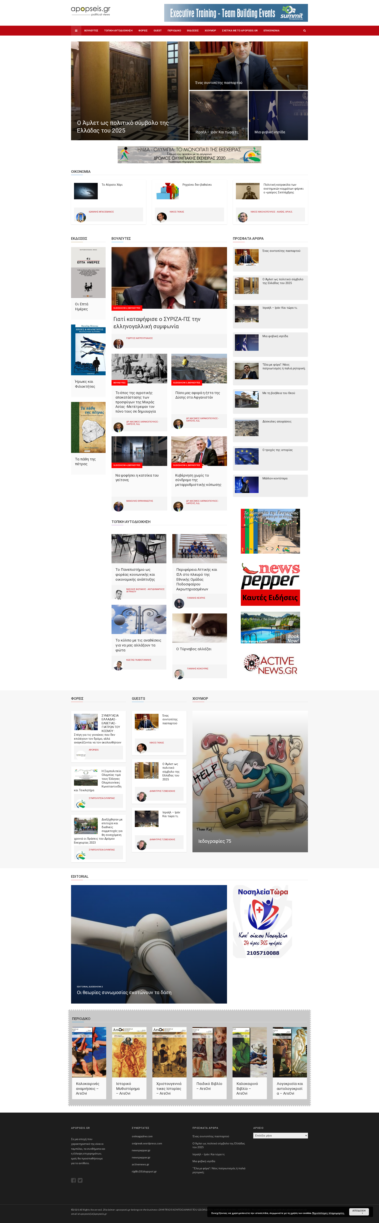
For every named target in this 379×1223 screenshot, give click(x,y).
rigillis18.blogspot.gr (144, 1171)
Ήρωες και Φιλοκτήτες (85, 384)
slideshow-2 (121, 308)
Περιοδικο (174, 30)
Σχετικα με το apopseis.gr (240, 30)
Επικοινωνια (272, 30)
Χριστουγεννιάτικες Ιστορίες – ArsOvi (168, 1088)
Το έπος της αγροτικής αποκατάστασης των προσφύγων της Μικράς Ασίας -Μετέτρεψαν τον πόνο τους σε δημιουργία (135, 402)
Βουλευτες (91, 30)
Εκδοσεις (193, 30)
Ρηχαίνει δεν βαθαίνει (197, 184)
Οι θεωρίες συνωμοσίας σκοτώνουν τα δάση (124, 992)
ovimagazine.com (142, 1136)
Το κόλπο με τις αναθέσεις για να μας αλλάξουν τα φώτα (138, 645)
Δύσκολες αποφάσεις (277, 421)
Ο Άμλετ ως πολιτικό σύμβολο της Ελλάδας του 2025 (283, 281)
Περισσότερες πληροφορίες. (328, 1213)
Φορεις (143, 30)
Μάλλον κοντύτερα (275, 478)
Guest (158, 30)
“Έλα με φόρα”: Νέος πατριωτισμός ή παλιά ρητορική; (284, 366)
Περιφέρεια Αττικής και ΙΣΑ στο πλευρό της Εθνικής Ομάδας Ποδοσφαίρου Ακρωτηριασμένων (196, 579)
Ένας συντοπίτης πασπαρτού (281, 251)
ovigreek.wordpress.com (147, 1143)
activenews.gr (140, 1164)
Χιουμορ (210, 30)
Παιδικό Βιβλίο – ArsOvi (209, 1086)
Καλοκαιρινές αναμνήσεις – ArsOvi (87, 1088)
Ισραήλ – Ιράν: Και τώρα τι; (280, 308)
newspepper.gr (141, 1150)
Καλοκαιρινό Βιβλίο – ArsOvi (247, 1088)
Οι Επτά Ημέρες (81, 306)
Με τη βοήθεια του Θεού (279, 393)
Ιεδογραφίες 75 (214, 841)
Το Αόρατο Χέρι (112, 184)
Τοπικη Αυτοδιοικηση (118, 30)
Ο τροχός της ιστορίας (278, 450)
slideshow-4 (121, 465)
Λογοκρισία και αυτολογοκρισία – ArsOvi (290, 1088)
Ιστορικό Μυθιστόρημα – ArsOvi (128, 1088)
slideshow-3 (180, 382)
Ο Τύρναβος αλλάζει (193, 649)
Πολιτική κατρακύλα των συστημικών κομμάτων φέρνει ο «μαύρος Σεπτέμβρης (284, 188)
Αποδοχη (359, 1210)
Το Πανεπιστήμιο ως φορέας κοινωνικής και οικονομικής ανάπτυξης (135, 574)
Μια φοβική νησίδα (275, 336)
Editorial (82, 986)
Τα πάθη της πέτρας (85, 461)
